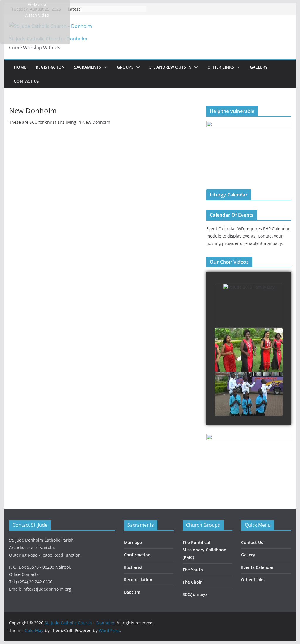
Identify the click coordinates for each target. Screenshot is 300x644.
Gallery (258, 67)
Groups (125, 67)
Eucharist (133, 567)
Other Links (220, 67)
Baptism (132, 592)
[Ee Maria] (35, 22)
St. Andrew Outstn (170, 67)
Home (20, 67)
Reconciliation (138, 579)
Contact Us (26, 81)
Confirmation (137, 554)
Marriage (133, 542)
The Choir (192, 582)
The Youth (193, 569)
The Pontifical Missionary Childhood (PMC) (204, 550)
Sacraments (87, 67)
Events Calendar (257, 567)
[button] (104, 67)
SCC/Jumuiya (195, 594)
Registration (50, 67)
